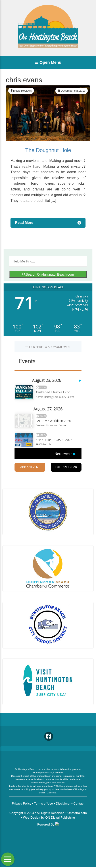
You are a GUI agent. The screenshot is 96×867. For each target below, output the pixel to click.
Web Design (31, 817)
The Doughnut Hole (48, 150)
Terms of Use (43, 803)
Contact (78, 803)
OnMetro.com (77, 813)
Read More (24, 223)
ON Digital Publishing (60, 817)
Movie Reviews (22, 90)
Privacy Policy (21, 803)
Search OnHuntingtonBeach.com (50, 274)
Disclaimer (63, 803)
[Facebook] (48, 736)
